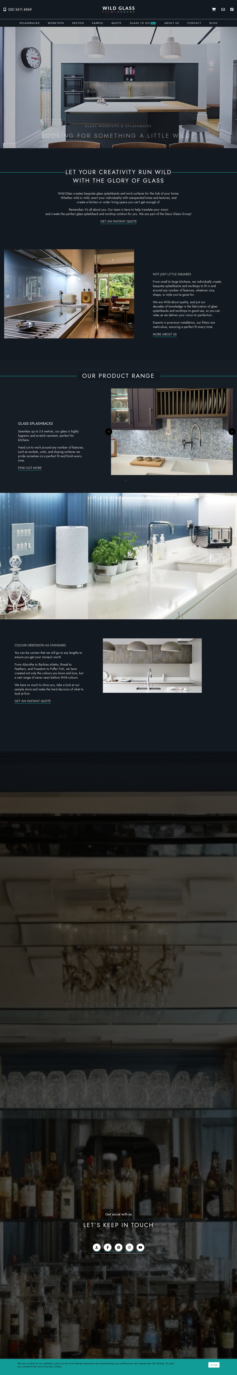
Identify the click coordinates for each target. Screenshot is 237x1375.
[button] (108, 431)
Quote (116, 23)
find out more (30, 468)
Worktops (56, 23)
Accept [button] (213, 1365)
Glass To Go (142, 23)
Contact (194, 23)
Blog (214, 23)
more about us (165, 334)
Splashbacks (30, 23)
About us (171, 23)
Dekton (78, 23)
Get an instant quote (118, 221)
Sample (97, 23)
